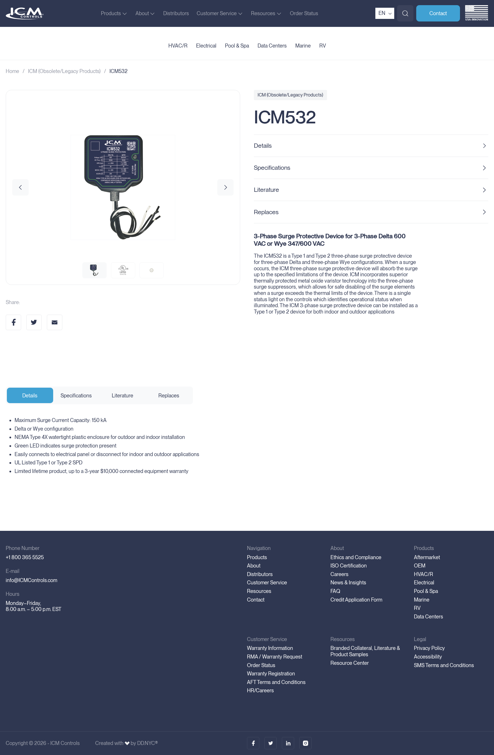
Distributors (176, 13)
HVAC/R (178, 45)
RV (322, 45)
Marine (303, 45)
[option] (123, 187)
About (142, 13)
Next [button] (225, 187)
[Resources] (288, 743)
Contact (438, 13)
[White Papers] (270, 743)
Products (111, 13)
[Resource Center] (253, 743)
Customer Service (217, 13)
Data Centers (272, 45)
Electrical (206, 45)
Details (263, 145)
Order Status (304, 13)
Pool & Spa (237, 45)
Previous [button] (20, 187)
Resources (263, 13)
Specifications (272, 167)
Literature (266, 189)
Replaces (266, 212)
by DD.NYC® (144, 743)
